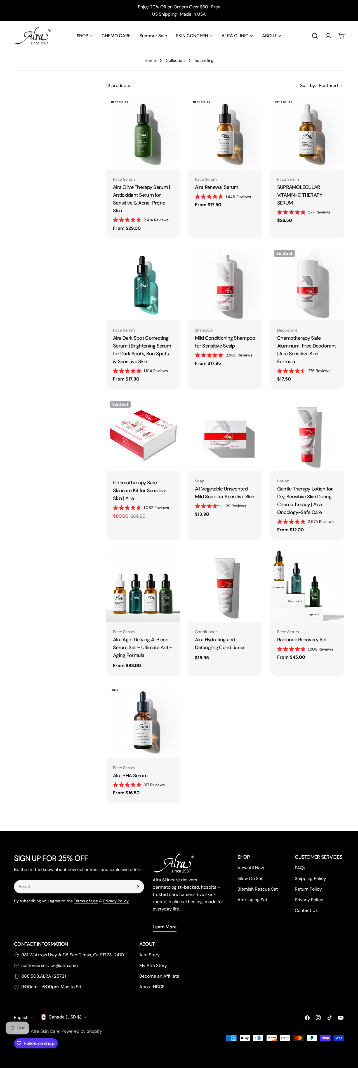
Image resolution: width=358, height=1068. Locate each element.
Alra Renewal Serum (216, 187)
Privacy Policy (309, 900)
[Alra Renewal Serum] (225, 133)
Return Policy (308, 889)
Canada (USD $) (65, 1017)
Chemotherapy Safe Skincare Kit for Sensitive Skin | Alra (139, 490)
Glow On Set (250, 878)
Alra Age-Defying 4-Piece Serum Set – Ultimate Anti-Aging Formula (142, 647)
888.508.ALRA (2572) (43, 976)
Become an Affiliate (159, 976)
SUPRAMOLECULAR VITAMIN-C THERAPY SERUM (299, 195)
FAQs (300, 868)
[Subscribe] (137, 887)
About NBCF (151, 987)
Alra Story (149, 955)
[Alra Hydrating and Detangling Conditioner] (225, 585)
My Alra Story (153, 965)
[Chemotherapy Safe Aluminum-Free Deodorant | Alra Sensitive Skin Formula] (307, 283)
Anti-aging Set (252, 900)
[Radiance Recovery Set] (307, 585)
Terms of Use (86, 900)
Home (150, 60)
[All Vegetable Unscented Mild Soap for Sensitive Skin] (225, 434)
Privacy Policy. (116, 900)
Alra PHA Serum (130, 775)
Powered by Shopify (82, 1031)
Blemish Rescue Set (257, 889)
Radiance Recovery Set (302, 639)
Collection (175, 60)
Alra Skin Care (45, 1031)
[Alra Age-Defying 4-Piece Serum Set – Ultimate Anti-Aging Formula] (143, 585)
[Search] (315, 35)
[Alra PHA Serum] (143, 721)
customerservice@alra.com (49, 965)
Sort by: (308, 85)
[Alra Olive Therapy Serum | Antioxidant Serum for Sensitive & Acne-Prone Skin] (143, 133)
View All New (250, 868)
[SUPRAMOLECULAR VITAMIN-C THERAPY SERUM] (307, 133)
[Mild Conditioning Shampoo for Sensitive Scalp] (225, 283)
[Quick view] (171, 108)
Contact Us (306, 910)
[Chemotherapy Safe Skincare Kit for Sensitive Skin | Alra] (143, 434)
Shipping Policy (310, 878)
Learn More (164, 927)
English (21, 1017)
